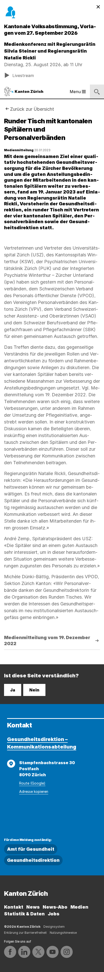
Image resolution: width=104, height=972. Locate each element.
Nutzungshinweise (63, 933)
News (33, 907)
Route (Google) (32, 783)
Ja (12, 689)
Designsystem (54, 926)
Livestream (23, 75)
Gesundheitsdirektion (33, 860)
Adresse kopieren (33, 791)
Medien (79, 907)
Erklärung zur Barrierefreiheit (25, 933)
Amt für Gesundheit (30, 849)
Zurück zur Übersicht (32, 109)
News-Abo (55, 907)
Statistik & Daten (24, 913)
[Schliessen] (98, 7)
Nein (34, 689)
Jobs (53, 913)
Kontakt (13, 907)
